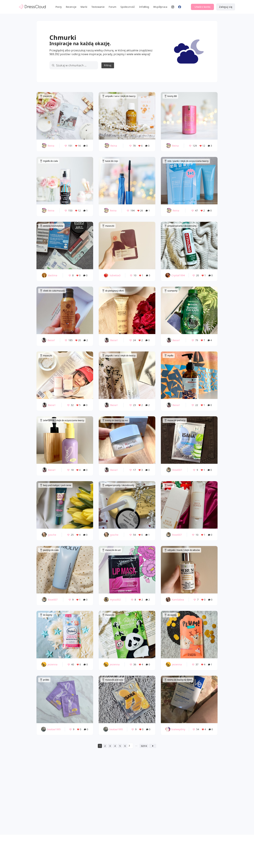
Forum (112, 6)
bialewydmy (178, 729)
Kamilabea (178, 599)
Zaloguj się (225, 6)
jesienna (52, 664)
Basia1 (51, 340)
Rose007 (177, 470)
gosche (52, 534)
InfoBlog (144, 6)
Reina (51, 145)
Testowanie (98, 6)
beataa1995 (54, 729)
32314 (144, 745)
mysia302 (115, 599)
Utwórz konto (202, 6)
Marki (84, 6)
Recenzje (71, 6)
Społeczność (127, 6)
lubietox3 (115, 275)
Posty (58, 6)
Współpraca (160, 6)
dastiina (52, 275)
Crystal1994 (178, 275)
